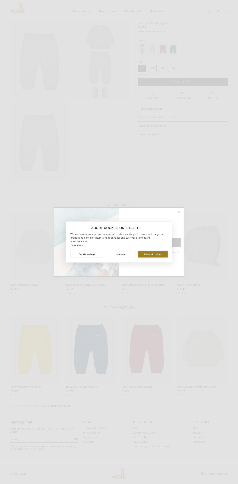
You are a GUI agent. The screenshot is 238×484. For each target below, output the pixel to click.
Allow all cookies (153, 254)
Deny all (120, 254)
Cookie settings (87, 254)
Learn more (76, 245)
